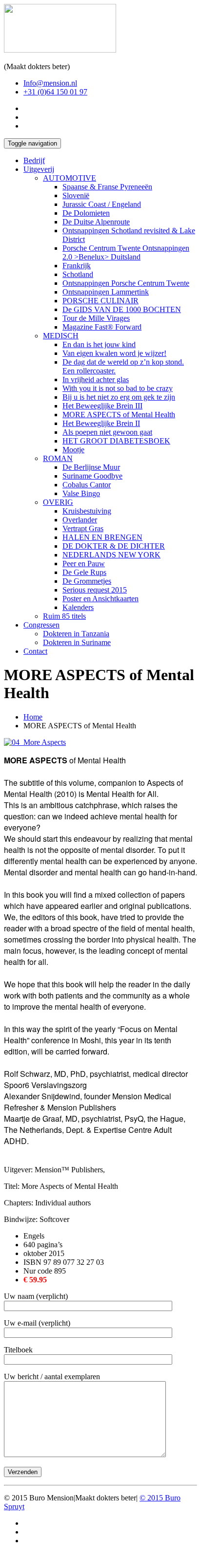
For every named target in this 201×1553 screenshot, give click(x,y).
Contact (35, 651)
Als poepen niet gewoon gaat (107, 432)
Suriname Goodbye (92, 476)
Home (32, 717)
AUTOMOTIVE (69, 178)
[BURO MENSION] (60, 50)
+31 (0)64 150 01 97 (55, 92)
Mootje (73, 449)
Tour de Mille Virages (96, 318)
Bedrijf (34, 160)
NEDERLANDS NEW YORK (111, 555)
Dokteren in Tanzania (76, 633)
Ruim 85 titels (64, 616)
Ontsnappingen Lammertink (105, 292)
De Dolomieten (86, 213)
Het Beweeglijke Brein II (101, 423)
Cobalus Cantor (86, 485)
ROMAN (58, 458)
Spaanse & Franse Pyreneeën (107, 187)
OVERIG (58, 502)
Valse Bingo (81, 493)
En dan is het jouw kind (99, 344)
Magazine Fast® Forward (101, 327)
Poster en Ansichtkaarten (100, 598)
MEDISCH (61, 336)
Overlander (79, 520)
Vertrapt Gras (82, 528)
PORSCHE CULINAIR (100, 300)
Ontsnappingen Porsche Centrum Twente (125, 283)
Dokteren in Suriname (77, 642)
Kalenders (78, 607)
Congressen (41, 625)
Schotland (77, 274)
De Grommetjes (86, 581)
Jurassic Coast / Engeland (101, 204)
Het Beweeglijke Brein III (102, 406)
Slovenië (75, 195)
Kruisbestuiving (86, 511)
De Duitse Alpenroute (96, 222)
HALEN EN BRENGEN (102, 537)
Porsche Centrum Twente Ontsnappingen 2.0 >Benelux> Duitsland (125, 252)
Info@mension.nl (50, 83)
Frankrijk (76, 265)
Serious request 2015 (94, 590)
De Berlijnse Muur (91, 467)
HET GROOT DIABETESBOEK (116, 441)
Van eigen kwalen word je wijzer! (114, 353)
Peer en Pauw (83, 563)
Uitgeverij (38, 169)
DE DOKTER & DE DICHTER (113, 546)
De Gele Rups (84, 572)
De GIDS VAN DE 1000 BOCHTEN (121, 309)
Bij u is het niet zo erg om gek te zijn (118, 397)
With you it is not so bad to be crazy (117, 388)
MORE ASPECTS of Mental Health (118, 414)
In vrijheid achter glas (95, 379)
